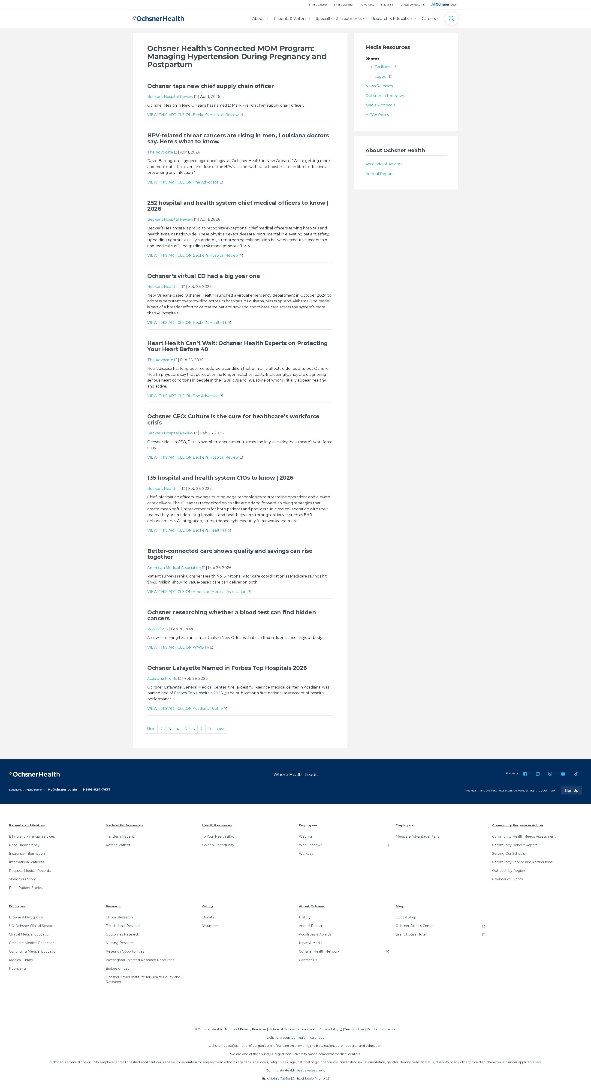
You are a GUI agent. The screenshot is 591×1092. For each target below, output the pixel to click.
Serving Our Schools (508, 853)
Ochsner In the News (384, 95)
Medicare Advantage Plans (417, 836)
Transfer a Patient (120, 836)
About (258, 18)
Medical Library (21, 960)
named (220, 105)
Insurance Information (27, 853)
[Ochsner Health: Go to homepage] (158, 17)
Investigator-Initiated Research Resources (140, 960)
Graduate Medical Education (31, 943)
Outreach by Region (508, 871)
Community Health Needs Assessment (524, 836)
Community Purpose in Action (517, 825)
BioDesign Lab (118, 968)
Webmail (306, 836)
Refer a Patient (118, 845)
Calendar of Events (507, 879)
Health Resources (217, 825)
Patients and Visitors (27, 825)
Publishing (17, 968)
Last (220, 729)
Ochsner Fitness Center (415, 926)
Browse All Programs (26, 917)
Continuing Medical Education (33, 951)
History (305, 917)
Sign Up (573, 790)
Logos (380, 76)
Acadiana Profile (162, 678)
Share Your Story (22, 879)
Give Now (367, 4)
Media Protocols (380, 105)
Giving (207, 906)
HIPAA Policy (377, 115)
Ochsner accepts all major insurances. (295, 1037)
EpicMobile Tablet (276, 1078)
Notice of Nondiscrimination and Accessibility (303, 1029)
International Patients (26, 862)
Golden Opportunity (218, 845)
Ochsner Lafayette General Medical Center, (187, 687)
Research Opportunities (125, 951)
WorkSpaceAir (310, 845)
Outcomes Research (122, 934)
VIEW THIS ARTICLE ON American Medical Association (197, 592)
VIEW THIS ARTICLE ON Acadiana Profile (185, 708)
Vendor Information (382, 1029)
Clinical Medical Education (30, 934)
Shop (400, 906)
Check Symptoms (413, 4)
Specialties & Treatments (339, 18)
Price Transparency (24, 845)
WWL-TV (155, 629)
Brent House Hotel (411, 934)
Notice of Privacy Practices (245, 1029)
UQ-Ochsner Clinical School (31, 926)
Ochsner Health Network (319, 951)
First (151, 729)
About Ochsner (312, 906)
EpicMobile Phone (310, 1078)
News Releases (379, 86)
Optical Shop (406, 917)
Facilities (382, 67)
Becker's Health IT (164, 286)
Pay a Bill (387, 4)
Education (17, 906)
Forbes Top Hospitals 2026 (198, 693)
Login (454, 4)
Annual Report (379, 173)
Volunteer (210, 926)
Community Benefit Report (514, 845)
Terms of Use (354, 1029)
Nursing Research (120, 943)
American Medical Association (174, 568)
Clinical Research (119, 917)
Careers (429, 18)
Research (113, 906)
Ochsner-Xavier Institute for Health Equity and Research (143, 979)
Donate (208, 917)
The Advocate (160, 152)
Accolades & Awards (383, 164)
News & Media (310, 943)
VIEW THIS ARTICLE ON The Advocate (183, 182)
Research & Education (391, 18)
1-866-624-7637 (96, 789)
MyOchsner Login (62, 789)
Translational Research (124, 926)
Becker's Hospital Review (170, 96)
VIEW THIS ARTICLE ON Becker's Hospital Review (193, 115)
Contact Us (308, 960)
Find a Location (344, 4)
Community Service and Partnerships (522, 862)
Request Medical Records (30, 871)
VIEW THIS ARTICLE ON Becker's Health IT (187, 322)
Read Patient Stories (25, 888)
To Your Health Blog (218, 836)
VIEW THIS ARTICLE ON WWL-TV (178, 647)
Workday (306, 853)
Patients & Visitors (290, 18)
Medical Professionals (124, 825)
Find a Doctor (318, 4)
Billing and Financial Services (32, 836)
